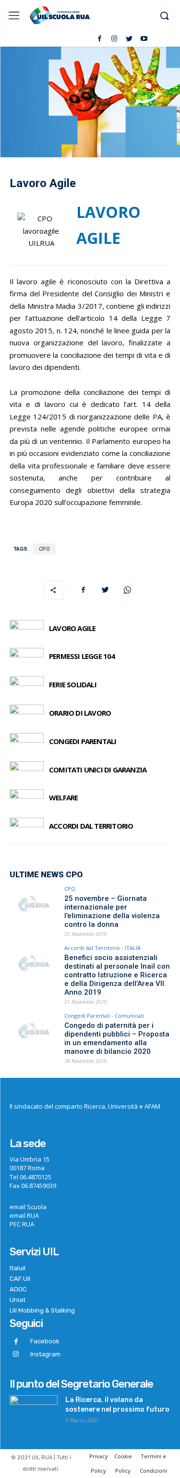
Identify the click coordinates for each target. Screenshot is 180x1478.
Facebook (45, 1341)
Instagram (45, 1354)
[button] (164, 16)
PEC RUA (22, 1224)
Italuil (17, 1268)
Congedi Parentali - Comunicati (104, 1015)
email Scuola (28, 1206)
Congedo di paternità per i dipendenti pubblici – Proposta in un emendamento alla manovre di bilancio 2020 (116, 1038)
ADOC (18, 1289)
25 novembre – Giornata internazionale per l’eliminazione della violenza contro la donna (112, 911)
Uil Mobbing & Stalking (42, 1310)
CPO (44, 549)
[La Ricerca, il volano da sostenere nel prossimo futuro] (34, 1412)
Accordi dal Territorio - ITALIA (102, 947)
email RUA (24, 1215)
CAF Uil (20, 1278)
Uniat (17, 1299)
